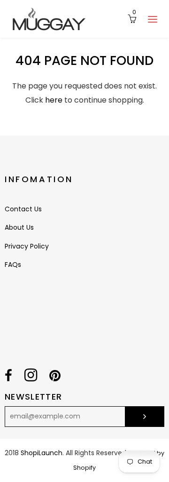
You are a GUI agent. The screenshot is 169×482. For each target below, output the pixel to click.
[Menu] (152, 18)
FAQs (13, 264)
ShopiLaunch (41, 453)
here (53, 100)
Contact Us (23, 209)
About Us (19, 227)
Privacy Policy (27, 246)
